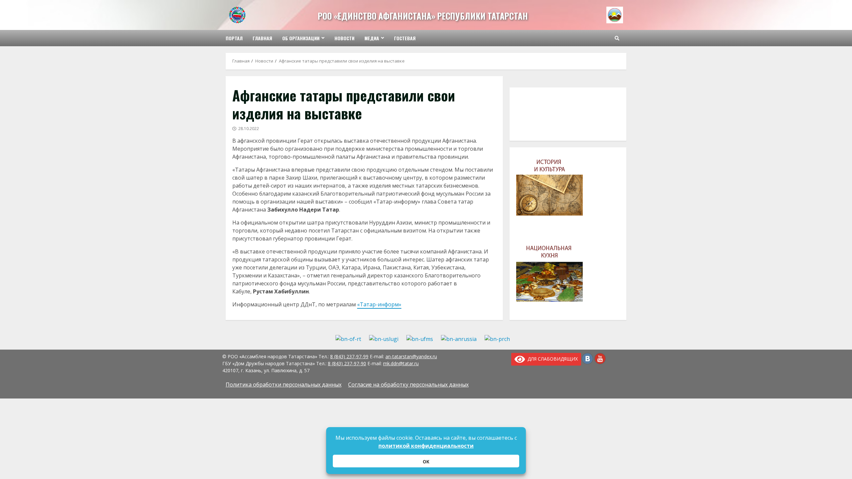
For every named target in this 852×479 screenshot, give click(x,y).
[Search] (617, 38)
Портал (234, 38)
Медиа (371, 38)
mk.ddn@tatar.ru (401, 363)
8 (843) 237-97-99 (349, 356)
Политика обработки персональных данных (283, 384)
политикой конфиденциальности (426, 445)
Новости (344, 38)
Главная (262, 38)
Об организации (301, 38)
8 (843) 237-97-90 (347, 363)
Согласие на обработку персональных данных (408, 384)
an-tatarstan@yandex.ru (411, 356)
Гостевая (405, 38)
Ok (426, 461)
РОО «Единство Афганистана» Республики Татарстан (423, 16)
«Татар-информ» (379, 304)
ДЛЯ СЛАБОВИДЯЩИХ (551, 359)
